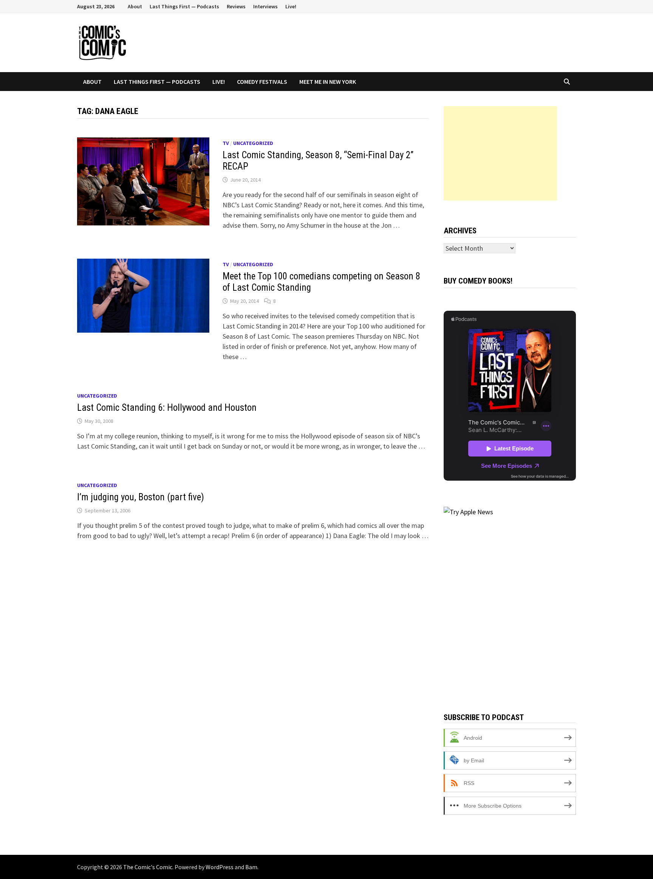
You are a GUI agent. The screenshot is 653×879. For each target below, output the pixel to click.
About (135, 6)
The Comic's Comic (147, 867)
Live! (290, 6)
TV (226, 143)
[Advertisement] (500, 153)
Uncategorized (253, 143)
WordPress (220, 867)
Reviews (236, 6)
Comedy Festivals (262, 81)
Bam (251, 867)
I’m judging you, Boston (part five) (140, 497)
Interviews (265, 6)
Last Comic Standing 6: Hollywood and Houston (167, 407)
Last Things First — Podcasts (184, 6)
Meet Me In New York (327, 81)
